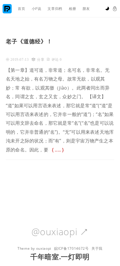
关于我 (97, 248)
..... (58, 150)
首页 (21, 8)
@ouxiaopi (59, 232)
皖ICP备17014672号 (71, 248)
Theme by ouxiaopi (34, 248)
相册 (72, 8)
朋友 (86, 8)
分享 (40, 59)
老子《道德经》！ (29, 41)
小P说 (36, 8)
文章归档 (54, 8)
